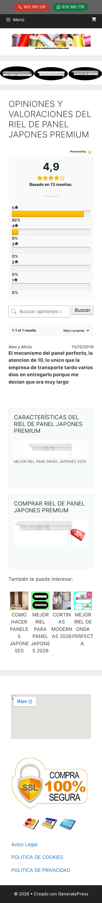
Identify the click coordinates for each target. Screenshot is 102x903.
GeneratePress (73, 893)
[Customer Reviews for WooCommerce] (89, 151)
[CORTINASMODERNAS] (61, 606)
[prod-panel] (51, 448)
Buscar (82, 310)
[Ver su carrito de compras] (94, 19)
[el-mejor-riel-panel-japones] (40, 606)
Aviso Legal (24, 844)
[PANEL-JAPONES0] (19, 606)
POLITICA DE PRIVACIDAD (40, 870)
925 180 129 (34, 7)
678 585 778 (73, 7)
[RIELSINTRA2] (83, 606)
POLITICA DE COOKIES (37, 857)
